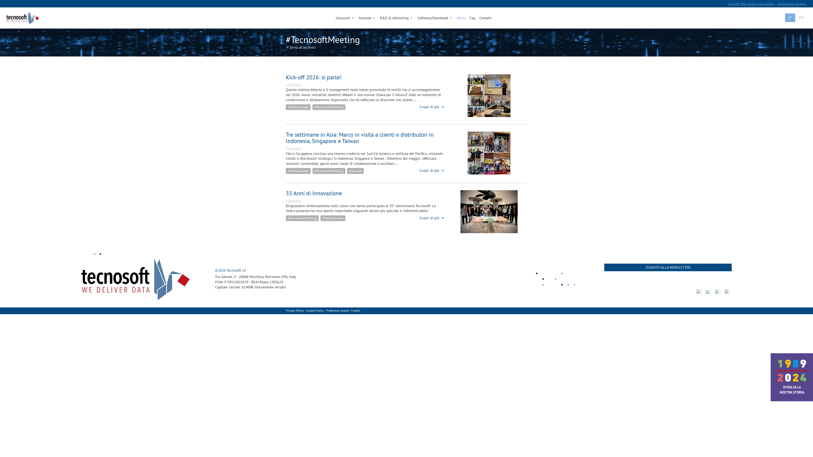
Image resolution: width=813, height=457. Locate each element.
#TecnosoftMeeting (328, 107)
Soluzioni (343, 18)
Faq (472, 18)
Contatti (485, 18)
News (461, 18)
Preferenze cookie (337, 310)
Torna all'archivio (302, 47)
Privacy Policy (295, 310)
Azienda (365, 18)
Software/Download (433, 18)
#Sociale (355, 171)
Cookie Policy (315, 310)
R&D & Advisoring (395, 18)
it (790, 17)
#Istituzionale (298, 107)
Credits (355, 310)
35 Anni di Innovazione (314, 193)
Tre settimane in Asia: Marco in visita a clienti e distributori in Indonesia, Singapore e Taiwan (360, 138)
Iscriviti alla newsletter (668, 267)
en (801, 17)
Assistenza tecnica (791, 4)
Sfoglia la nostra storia (792, 390)
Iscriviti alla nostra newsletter (752, 4)
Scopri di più (429, 107)
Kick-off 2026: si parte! (314, 77)
